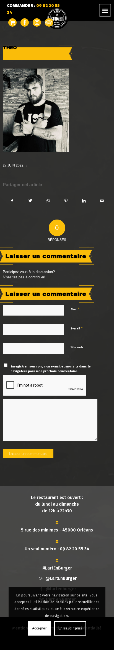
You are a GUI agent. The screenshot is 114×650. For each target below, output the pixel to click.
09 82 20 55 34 (74, 548)
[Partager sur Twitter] (30, 200)
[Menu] (108, 10)
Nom (75, 309)
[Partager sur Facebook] (12, 200)
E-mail (77, 328)
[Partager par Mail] (102, 200)
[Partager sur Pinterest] (66, 200)
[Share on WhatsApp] (48, 200)
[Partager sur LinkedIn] (84, 200)
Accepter (39, 628)
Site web (77, 347)
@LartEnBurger (61, 578)
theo (10, 47)
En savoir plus (70, 628)
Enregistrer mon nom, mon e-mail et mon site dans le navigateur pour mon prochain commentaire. (50, 369)
